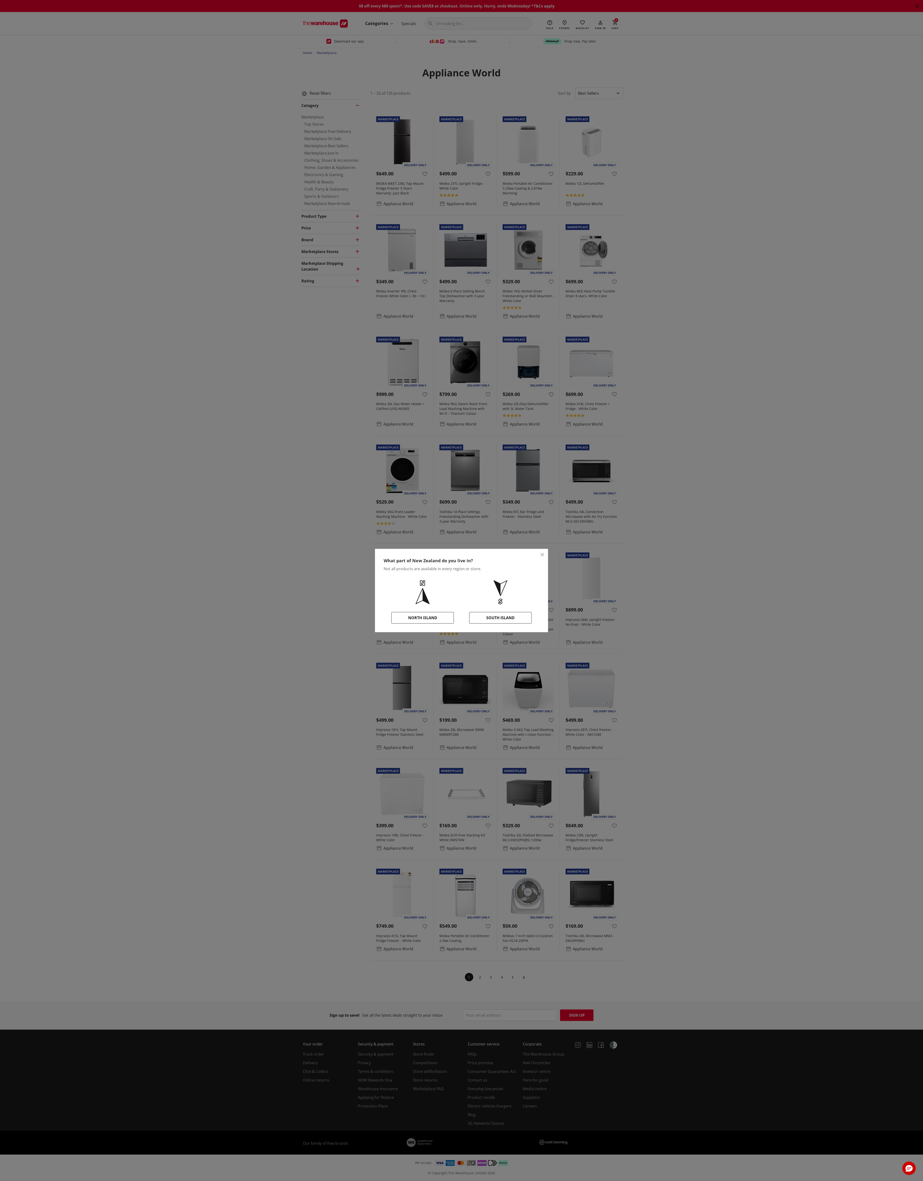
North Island (422, 617)
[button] (909, 1168)
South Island (500, 617)
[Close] (542, 554)
